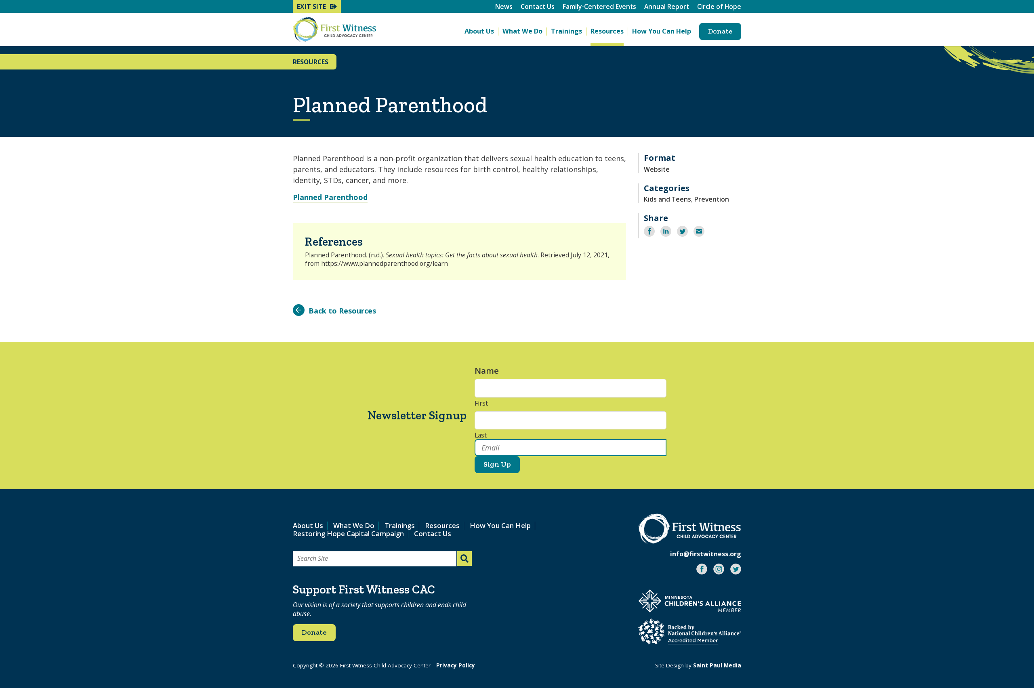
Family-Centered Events (599, 6)
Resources (607, 31)
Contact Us (538, 6)
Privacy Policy (455, 665)
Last (481, 435)
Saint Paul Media (717, 665)
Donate (720, 31)
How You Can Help (661, 31)
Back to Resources (342, 311)
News (504, 6)
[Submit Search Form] (464, 558)
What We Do (522, 31)
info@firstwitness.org (705, 553)
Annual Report (666, 6)
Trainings (566, 31)
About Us (479, 31)
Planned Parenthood (330, 197)
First (481, 403)
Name (491, 370)
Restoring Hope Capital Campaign (348, 533)
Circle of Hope (719, 6)
